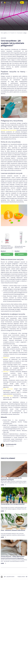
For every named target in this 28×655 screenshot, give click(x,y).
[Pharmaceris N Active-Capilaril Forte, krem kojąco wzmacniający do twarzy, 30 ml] (7, 237)
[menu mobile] (2, 2)
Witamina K (6, 371)
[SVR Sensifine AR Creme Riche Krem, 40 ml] (21, 237)
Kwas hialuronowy (8, 396)
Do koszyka (7, 254)
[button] (26, 242)
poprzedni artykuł (10, 576)
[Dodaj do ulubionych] (12, 251)
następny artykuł (21, 576)
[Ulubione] (26, 2)
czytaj (2, 485)
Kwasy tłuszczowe (8, 389)
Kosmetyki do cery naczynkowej (8, 130)
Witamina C (6, 357)
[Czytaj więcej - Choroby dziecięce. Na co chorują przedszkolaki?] (14, 495)
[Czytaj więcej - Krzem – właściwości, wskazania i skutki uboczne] (14, 521)
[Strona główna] (7, 2)
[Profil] (18, 2)
